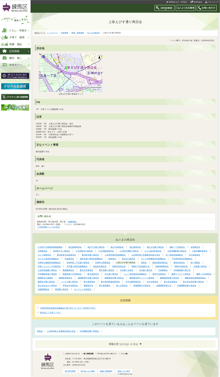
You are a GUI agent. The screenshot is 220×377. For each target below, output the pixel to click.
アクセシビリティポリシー (107, 354)
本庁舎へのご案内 (88, 371)
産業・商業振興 (77, 33)
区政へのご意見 (124, 371)
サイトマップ (213, 2)
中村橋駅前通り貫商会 (89, 331)
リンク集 (124, 354)
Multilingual (198, 2)
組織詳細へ (73, 222)
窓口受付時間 (70, 371)
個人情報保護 (88, 354)
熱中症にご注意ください (50, 312)
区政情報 (64, 33)
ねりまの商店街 (93, 33)
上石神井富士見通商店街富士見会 (61, 331)
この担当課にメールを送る (48, 227)
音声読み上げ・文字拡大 (178, 2)
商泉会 (40, 331)
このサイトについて (72, 354)
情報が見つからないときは (123, 344)
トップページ (52, 33)
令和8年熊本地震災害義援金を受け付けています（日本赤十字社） (68, 308)
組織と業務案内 (106, 371)
